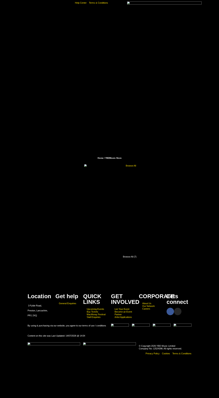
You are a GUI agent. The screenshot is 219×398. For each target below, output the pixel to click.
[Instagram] (177, 311)
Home (100, 158)
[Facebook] (170, 311)
